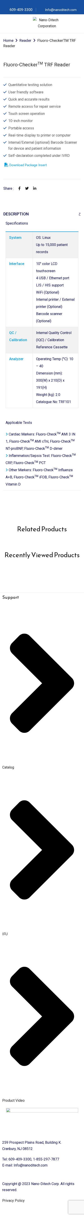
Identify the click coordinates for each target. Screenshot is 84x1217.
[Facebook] (19, 188)
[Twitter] (27, 188)
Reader (25, 40)
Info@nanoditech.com (61, 10)
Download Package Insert (28, 165)
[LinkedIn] (34, 188)
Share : (8, 188)
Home (8, 40)
